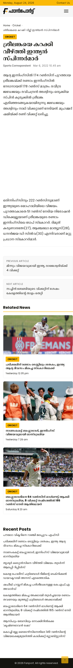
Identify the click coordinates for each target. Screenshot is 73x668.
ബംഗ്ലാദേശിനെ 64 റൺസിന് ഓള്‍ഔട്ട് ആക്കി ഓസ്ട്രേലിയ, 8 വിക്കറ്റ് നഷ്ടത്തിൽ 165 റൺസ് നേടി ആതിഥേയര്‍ (37, 500)
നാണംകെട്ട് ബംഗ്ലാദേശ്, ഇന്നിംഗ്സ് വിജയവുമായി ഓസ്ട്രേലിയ (30, 432)
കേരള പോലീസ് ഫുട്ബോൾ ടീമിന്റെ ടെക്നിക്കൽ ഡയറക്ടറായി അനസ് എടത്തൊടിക (35, 576)
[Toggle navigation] (66, 11)
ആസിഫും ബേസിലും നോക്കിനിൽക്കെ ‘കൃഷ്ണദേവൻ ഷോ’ (28, 623)
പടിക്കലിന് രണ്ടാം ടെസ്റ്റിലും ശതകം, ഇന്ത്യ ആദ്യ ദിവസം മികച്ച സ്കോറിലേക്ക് (35, 366)
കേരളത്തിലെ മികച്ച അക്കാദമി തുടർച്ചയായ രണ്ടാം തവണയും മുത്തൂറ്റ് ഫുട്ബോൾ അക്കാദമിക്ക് (36, 597)
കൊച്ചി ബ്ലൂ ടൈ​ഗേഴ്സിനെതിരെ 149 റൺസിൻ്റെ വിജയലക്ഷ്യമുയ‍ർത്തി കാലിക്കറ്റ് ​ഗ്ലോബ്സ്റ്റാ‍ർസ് (34, 634)
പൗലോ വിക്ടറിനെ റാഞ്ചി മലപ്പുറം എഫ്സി (31, 535)
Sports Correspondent (17, 65)
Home (6, 25)
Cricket (16, 25)
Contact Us (63, 2)
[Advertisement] (36, 157)
